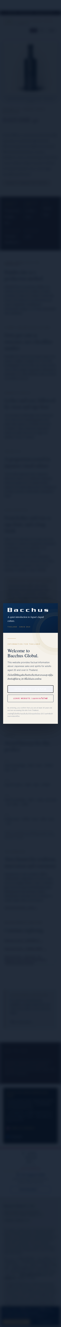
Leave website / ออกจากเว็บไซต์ (30, 698)
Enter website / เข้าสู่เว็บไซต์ (30, 689)
